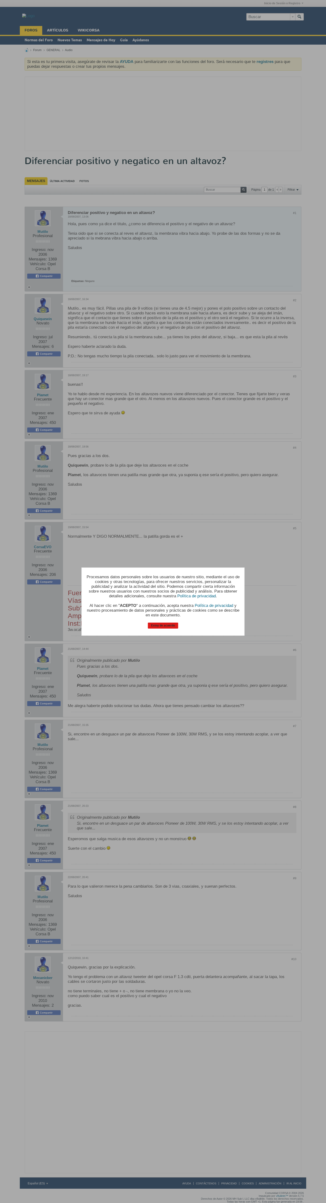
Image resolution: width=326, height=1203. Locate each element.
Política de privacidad (196, 596)
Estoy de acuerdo (163, 625)
